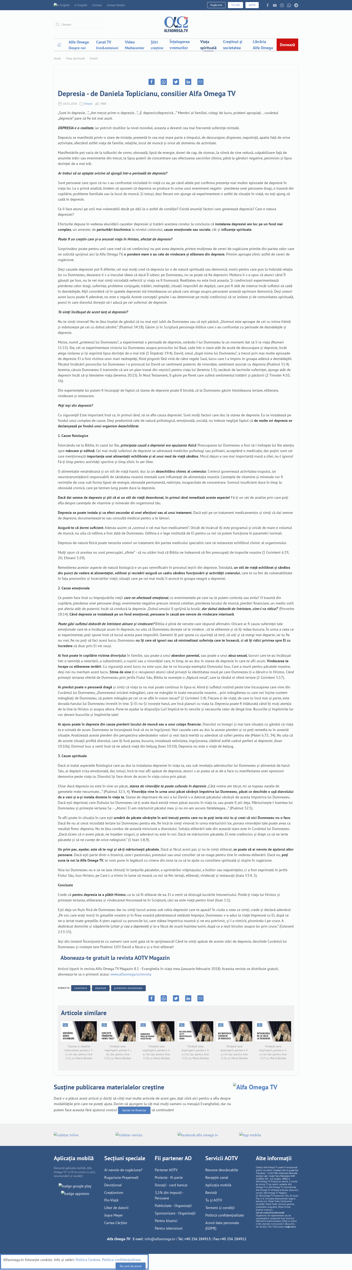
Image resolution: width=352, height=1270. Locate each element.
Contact (97, 5)
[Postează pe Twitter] (176, 82)
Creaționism (113, 1192)
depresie (100, 988)
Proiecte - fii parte (169, 1177)
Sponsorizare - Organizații (175, 1213)
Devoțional (113, 1185)
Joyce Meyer (113, 1215)
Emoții (94, 58)
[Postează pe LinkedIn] (188, 82)
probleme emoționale (128, 988)
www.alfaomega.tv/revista (130, 974)
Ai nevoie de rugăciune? (123, 1170)
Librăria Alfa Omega (263, 44)
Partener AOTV (166, 1170)
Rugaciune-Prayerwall (121, 1177)
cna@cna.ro (290, 1226)
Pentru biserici (166, 1220)
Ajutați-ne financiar (134, 1110)
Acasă (57, 58)
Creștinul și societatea (232, 44)
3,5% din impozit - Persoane (169, 1195)
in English (81, 5)
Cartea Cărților (116, 5)
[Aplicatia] (75, 1185)
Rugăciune (216, 5)
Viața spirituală (208, 44)
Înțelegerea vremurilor (180, 44)
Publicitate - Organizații (173, 1205)
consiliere (80, 988)
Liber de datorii (116, 1207)
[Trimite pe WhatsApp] (164, 82)
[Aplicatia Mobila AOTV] (75, 1193)
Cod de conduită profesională (270, 1212)
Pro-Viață (111, 1200)
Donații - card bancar (171, 1185)
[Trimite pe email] (200, 82)
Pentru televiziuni (169, 1228)
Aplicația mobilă (218, 1185)
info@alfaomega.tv (160, 1239)
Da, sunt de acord (130, 1266)
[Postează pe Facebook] (151, 82)
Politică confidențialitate (224, 1215)
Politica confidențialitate (121, 1259)
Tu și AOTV (213, 1200)
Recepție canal (216, 1177)
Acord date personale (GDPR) (222, 1225)
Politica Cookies (88, 1259)
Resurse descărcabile (221, 1170)
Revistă (211, 1192)
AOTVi (252, 5)
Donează (287, 44)
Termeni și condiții (220, 1207)
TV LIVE (235, 5)
